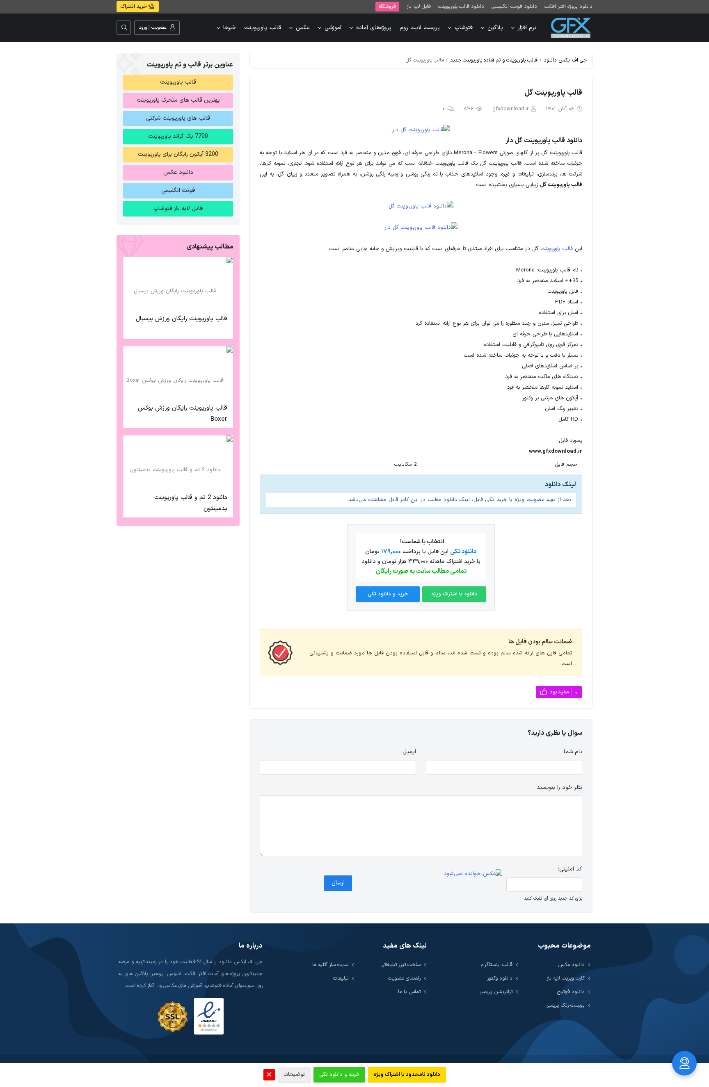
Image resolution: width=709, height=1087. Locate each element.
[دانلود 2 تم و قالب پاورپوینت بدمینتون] (178, 462)
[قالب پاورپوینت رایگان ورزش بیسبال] (178, 283)
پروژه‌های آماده (373, 27)
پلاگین (495, 27)
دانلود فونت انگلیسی (514, 6)
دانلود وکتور (499, 978)
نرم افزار (527, 27)
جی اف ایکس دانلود (565, 60)
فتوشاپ (464, 27)
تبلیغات (340, 978)
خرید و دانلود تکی (388, 594)
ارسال (338, 883)
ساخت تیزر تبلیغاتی (401, 965)
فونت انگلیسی (178, 190)
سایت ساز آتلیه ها (330, 965)
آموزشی (333, 27)
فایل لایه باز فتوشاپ (178, 208)
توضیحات (294, 1075)
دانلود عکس (178, 172)
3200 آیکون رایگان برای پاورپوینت (178, 154)
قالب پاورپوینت (262, 27)
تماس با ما (409, 992)
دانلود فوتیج (571, 992)
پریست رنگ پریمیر (566, 1005)
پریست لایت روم (420, 27)
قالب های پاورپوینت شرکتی (178, 118)
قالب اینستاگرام (496, 965)
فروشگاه (387, 6)
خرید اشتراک (134, 6)
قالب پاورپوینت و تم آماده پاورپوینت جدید (493, 60)
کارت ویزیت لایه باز (566, 978)
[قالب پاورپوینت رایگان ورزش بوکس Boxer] (178, 372)
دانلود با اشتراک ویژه (454, 594)
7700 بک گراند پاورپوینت (178, 136)
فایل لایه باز (419, 6)
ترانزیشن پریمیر (496, 992)
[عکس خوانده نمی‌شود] (473, 874)
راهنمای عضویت (404, 978)
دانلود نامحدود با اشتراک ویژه (407, 1075)
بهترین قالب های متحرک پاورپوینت (178, 100)
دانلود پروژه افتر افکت (568, 6)
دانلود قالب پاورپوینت (461, 6)
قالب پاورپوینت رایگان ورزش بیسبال (181, 319)
